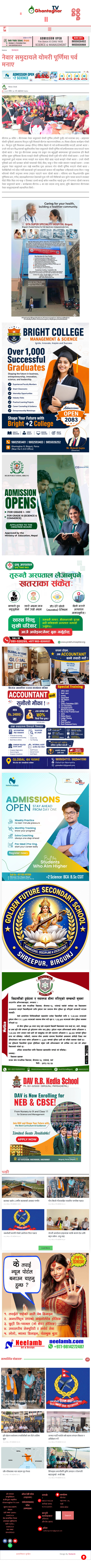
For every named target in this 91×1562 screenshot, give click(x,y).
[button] (49, 29)
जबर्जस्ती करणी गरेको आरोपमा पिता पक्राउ (20, 1233)
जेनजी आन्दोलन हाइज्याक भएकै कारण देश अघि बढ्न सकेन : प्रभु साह (66, 1235)
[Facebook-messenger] (10, 1541)
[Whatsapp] (78, 18)
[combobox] (58, 1515)
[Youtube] (15, 1541)
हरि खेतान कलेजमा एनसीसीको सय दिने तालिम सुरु (21, 1437)
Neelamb (71, 1554)
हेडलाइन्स (15, 50)
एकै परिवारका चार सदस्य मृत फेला (16, 1471)
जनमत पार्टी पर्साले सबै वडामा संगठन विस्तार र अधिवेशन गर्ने (66, 1437)
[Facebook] (5, 1541)
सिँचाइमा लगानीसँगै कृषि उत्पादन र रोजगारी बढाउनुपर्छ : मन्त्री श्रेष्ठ (65, 1473)
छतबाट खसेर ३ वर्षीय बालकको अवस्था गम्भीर (21, 1201)
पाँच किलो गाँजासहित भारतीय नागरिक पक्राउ (66, 1201)
